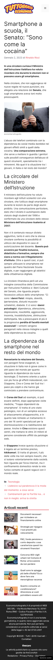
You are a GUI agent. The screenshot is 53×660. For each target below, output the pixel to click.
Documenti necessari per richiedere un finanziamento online (30, 517)
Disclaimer (40, 655)
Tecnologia (14, 481)
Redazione (13, 655)
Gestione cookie (46, 658)
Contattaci (26, 639)
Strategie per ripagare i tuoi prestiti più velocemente (31, 529)
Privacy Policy (26, 655)
